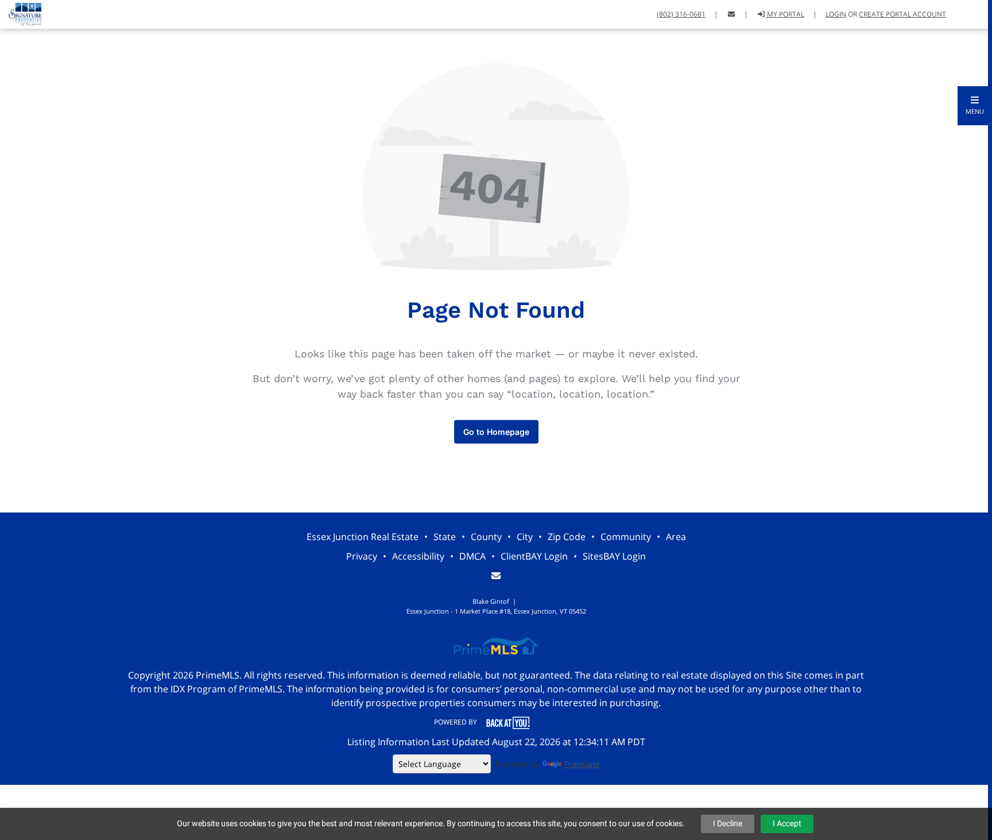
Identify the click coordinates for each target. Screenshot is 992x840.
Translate (582, 763)
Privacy (361, 556)
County (486, 536)
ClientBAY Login (534, 556)
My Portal (784, 14)
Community (625, 536)
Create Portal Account (902, 14)
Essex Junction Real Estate (362, 536)
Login (836, 14)
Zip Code (567, 536)
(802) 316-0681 (681, 14)
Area (676, 536)
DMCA (472, 556)
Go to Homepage (496, 432)
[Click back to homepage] (21, 13)
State (444, 536)
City (525, 536)
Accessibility (418, 556)
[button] (975, 105)
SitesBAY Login (614, 556)
